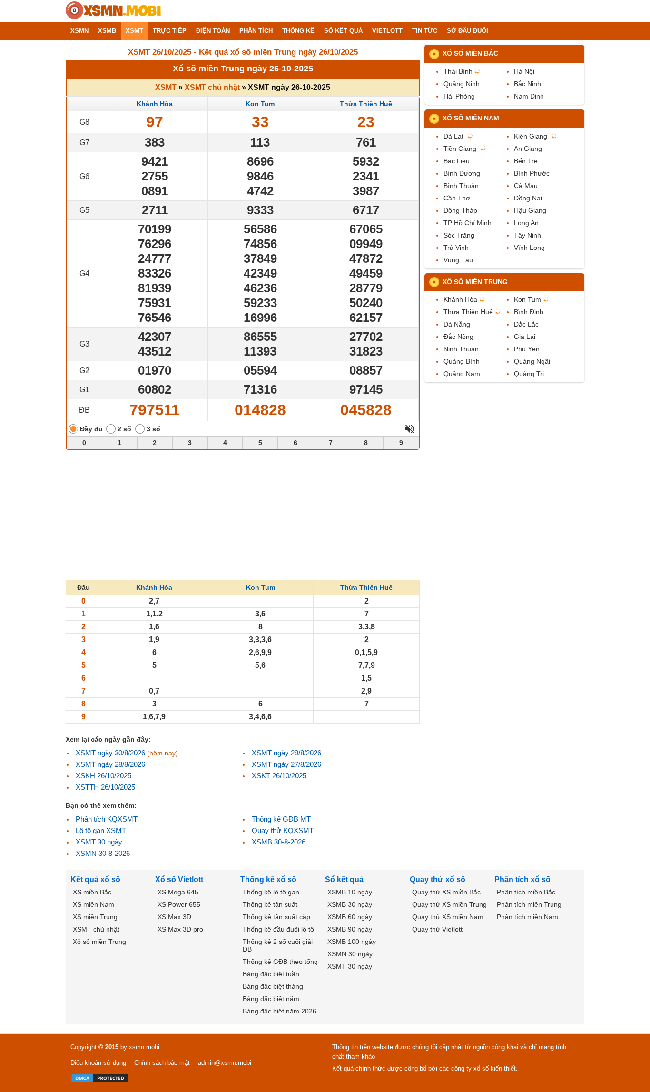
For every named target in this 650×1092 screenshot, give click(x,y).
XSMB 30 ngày (349, 904)
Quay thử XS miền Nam (447, 917)
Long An (526, 223)
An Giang (528, 148)
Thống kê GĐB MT (281, 819)
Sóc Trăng (458, 235)
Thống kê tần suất (270, 904)
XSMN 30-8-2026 (103, 853)
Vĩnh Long (529, 247)
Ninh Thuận (461, 349)
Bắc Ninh (527, 84)
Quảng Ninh (461, 84)
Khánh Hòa (155, 104)
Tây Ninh (527, 235)
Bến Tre (526, 161)
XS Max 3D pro (180, 929)
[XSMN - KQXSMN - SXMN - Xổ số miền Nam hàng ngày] (113, 11)
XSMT (166, 87)
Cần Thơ (456, 198)
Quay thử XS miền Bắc (446, 892)
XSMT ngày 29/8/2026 (286, 753)
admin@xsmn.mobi (224, 1062)
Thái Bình (458, 71)
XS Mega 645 (178, 892)
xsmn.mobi (144, 1047)
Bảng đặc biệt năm (271, 999)
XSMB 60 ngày (349, 917)
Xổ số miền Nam (471, 118)
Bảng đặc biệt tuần (271, 974)
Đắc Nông (458, 336)
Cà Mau (526, 185)
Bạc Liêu (456, 161)
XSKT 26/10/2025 (279, 776)
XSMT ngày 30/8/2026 (110, 753)
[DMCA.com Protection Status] (99, 1078)
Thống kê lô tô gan (271, 892)
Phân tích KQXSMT (107, 819)
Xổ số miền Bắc (470, 53)
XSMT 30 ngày (99, 842)
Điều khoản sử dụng (98, 1062)
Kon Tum (260, 104)
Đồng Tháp (460, 210)
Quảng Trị (529, 373)
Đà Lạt (453, 136)
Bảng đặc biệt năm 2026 (279, 1011)
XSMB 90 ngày (349, 929)
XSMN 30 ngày (350, 954)
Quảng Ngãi (532, 361)
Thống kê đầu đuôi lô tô (278, 929)
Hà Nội (524, 71)
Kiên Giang (530, 136)
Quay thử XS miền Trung (449, 904)
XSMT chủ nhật (212, 87)
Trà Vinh (456, 247)
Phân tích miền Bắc (526, 892)
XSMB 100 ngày (351, 941)
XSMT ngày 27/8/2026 (286, 764)
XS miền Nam (93, 904)
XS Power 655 (179, 904)
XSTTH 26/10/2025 (105, 787)
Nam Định (529, 96)
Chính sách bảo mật (162, 1062)
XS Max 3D (174, 917)
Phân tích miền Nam (527, 917)
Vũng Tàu (458, 260)
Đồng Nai (528, 198)
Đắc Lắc (526, 324)
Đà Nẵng (456, 324)
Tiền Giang (459, 148)
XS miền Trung (95, 917)
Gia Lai (524, 336)
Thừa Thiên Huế (366, 104)
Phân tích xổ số (522, 879)
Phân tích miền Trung (529, 904)
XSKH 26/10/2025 (103, 776)
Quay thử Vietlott (437, 929)
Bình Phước (532, 173)
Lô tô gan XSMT (101, 830)
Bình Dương (461, 173)
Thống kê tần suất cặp (276, 917)
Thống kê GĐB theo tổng (280, 961)
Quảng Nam (461, 373)
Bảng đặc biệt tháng (273, 986)
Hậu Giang (530, 210)
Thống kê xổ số (268, 879)
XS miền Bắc (92, 892)
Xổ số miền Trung (475, 282)
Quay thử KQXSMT (283, 830)
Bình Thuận (461, 185)
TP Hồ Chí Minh (467, 223)
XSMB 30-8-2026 (278, 842)
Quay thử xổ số (437, 879)
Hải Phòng (459, 96)
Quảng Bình (461, 361)
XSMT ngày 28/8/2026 (110, 764)
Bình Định (528, 312)
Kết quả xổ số (95, 879)
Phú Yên (527, 349)
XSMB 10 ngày (349, 892)
